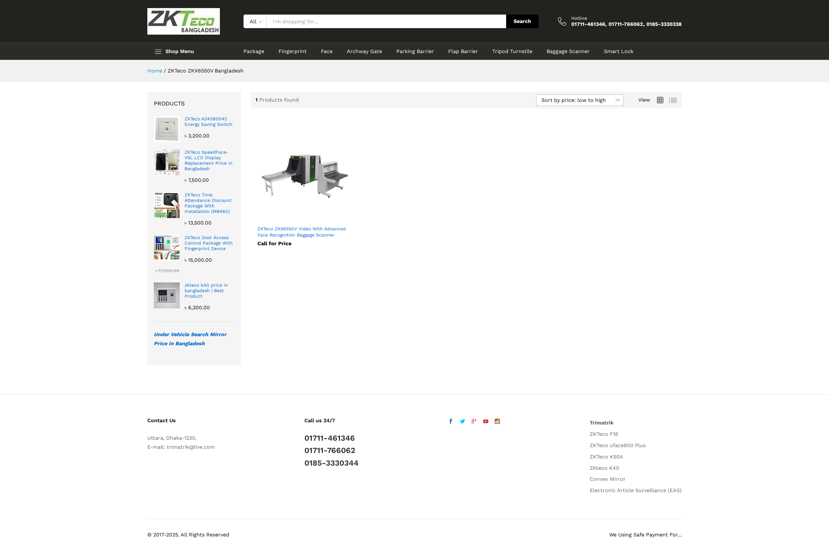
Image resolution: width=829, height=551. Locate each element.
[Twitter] (462, 422)
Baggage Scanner (568, 51)
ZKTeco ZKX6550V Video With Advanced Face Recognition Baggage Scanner (301, 231)
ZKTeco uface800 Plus (618, 445)
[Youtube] (486, 422)
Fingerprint (292, 51)
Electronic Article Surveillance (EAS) (636, 490)
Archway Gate (364, 51)
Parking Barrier (415, 51)
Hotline (579, 18)
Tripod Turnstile (512, 51)
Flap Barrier (463, 51)
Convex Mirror (608, 479)
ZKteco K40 (604, 468)
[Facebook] (451, 422)
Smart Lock (618, 51)
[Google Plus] (474, 422)
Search (522, 21)
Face (327, 51)
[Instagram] (497, 422)
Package (254, 51)
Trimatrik (602, 423)
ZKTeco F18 (604, 434)
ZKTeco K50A (606, 457)
